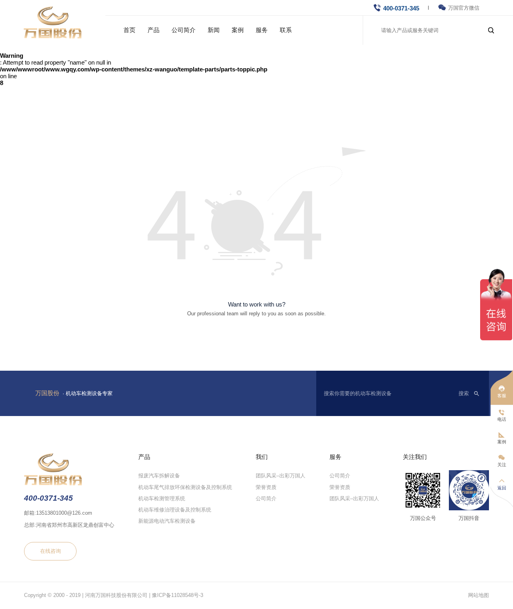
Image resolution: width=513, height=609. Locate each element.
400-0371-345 (401, 8)
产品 (153, 29)
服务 (262, 29)
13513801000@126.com (64, 513)
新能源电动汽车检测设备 (167, 521)
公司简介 (184, 29)
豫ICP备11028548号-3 (177, 595)
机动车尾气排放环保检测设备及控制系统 (185, 487)
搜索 (463, 393)
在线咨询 (50, 551)
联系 (286, 29)
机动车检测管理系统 (161, 498)
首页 (129, 29)
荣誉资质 (266, 487)
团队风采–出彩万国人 (280, 476)
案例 (238, 29)
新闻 (214, 29)
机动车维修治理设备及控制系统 (174, 510)
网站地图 (478, 595)
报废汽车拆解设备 (159, 476)
